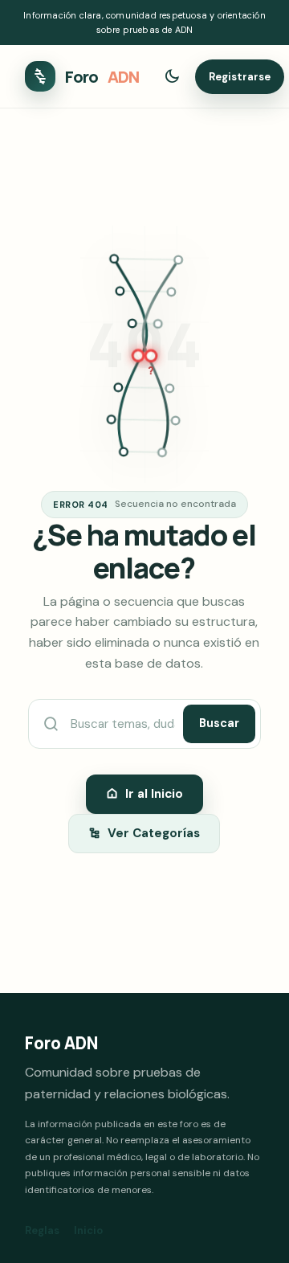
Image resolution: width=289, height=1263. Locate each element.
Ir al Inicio (154, 794)
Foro (102, 77)
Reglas (42, 1230)
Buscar (219, 723)
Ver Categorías (154, 833)
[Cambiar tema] (172, 76)
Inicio (88, 1230)
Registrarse (240, 77)
